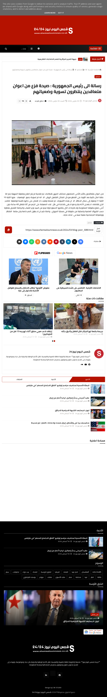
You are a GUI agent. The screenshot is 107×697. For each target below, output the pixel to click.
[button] (95, 48)
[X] (74, 241)
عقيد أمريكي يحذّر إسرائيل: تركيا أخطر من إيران (69, 398)
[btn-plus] (26, 101)
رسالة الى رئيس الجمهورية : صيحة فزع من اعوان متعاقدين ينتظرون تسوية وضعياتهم (42, 69)
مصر (70, 577)
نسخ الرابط (98, 230)
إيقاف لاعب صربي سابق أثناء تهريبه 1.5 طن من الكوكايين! (66, 332)
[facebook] (88, 364)
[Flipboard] (42, 253)
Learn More (49, 12)
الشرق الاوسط (46, 572)
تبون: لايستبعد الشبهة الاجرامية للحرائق (72, 410)
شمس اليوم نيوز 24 (79, 351)
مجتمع (79, 69)
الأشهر (87, 379)
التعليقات (19, 379)
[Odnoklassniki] (37, 241)
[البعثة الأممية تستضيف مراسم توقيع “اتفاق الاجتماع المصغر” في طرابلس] (98, 389)
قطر (92, 577)
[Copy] (8, 229)
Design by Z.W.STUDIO (53, 687)
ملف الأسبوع (60, 577)
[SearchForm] (6, 49)
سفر (7, 572)
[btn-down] (19, 101)
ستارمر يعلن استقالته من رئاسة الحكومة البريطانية (55, 59)
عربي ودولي (95, 614)
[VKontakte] (43, 241)
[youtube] (85, 364)
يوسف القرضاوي (29, 577)
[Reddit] (50, 241)
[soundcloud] (81, 364)
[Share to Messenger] (25, 241)
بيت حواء (26, 572)
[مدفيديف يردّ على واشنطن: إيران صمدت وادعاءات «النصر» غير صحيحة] (98, 426)
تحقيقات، (16, 572)
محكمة (78, 577)
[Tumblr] (62, 241)
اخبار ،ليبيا (75, 572)
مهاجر (41, 577)
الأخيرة (53, 379)
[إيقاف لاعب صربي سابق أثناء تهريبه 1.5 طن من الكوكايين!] (63, 316)
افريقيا (57, 572)
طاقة (99, 577)
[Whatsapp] (31, 241)
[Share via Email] (19, 241)
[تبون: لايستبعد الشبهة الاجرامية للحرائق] (98, 414)
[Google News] (64, 253)
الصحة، (34, 572)
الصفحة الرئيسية (93, 69)
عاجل (80, 59)
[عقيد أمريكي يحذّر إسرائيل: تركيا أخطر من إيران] (98, 401)
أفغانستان (85, 572)
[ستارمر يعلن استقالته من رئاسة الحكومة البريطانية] (85, 59)
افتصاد (65, 572)
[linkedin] (68, 241)
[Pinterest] (56, 241)
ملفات (49, 577)
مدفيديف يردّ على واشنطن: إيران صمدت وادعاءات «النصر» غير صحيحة (60, 423)
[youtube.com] (52, 673)
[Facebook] (80, 241)
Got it (61, 12)
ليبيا (86, 577)
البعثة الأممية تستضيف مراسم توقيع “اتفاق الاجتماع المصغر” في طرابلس (57, 385)
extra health (97, 572)
